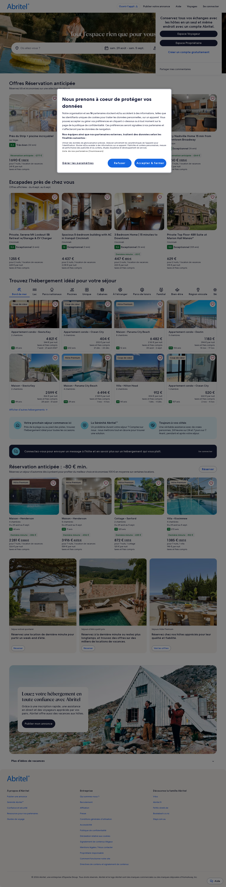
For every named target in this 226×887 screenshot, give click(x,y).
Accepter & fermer (150, 163)
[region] (114, 131)
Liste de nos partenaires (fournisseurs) (82, 151)
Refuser (119, 163)
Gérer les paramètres (78, 163)
